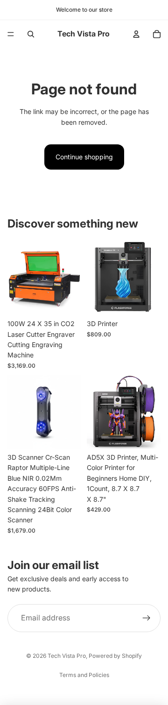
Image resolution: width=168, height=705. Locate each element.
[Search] (31, 34)
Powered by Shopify (115, 655)
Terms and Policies (84, 674)
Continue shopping (84, 157)
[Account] (136, 34)
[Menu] (10, 34)
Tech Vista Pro (67, 655)
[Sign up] (146, 618)
